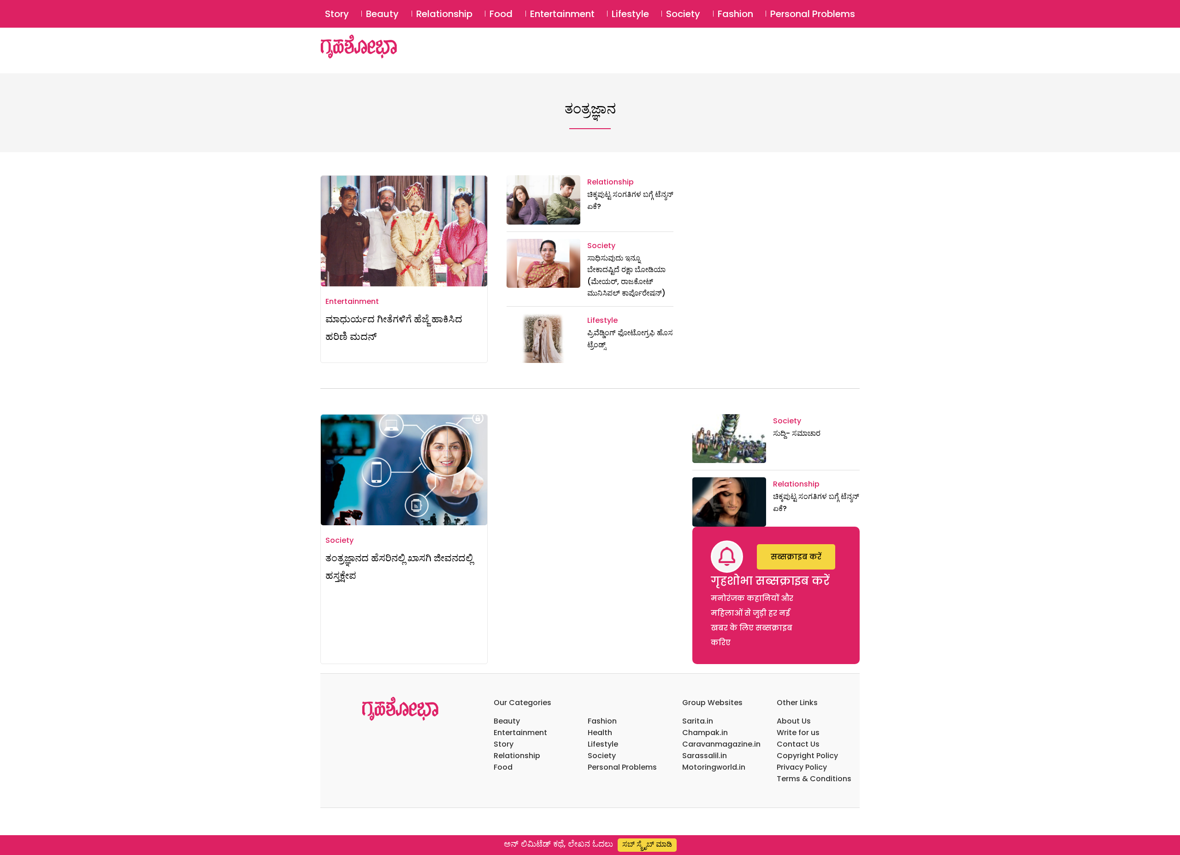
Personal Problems (812, 13)
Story (337, 13)
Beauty (382, 13)
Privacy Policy (802, 767)
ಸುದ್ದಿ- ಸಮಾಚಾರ (796, 433)
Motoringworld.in (713, 767)
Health (600, 732)
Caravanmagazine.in (721, 744)
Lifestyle (630, 13)
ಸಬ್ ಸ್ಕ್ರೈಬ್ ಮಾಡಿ (647, 844)
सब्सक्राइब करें (796, 557)
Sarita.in (697, 721)
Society (683, 13)
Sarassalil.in (704, 755)
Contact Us (798, 744)
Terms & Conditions (814, 778)
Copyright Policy (807, 755)
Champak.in (705, 732)
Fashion (735, 13)
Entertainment (562, 13)
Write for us (798, 732)
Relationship (444, 13)
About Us (794, 721)
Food (501, 13)
